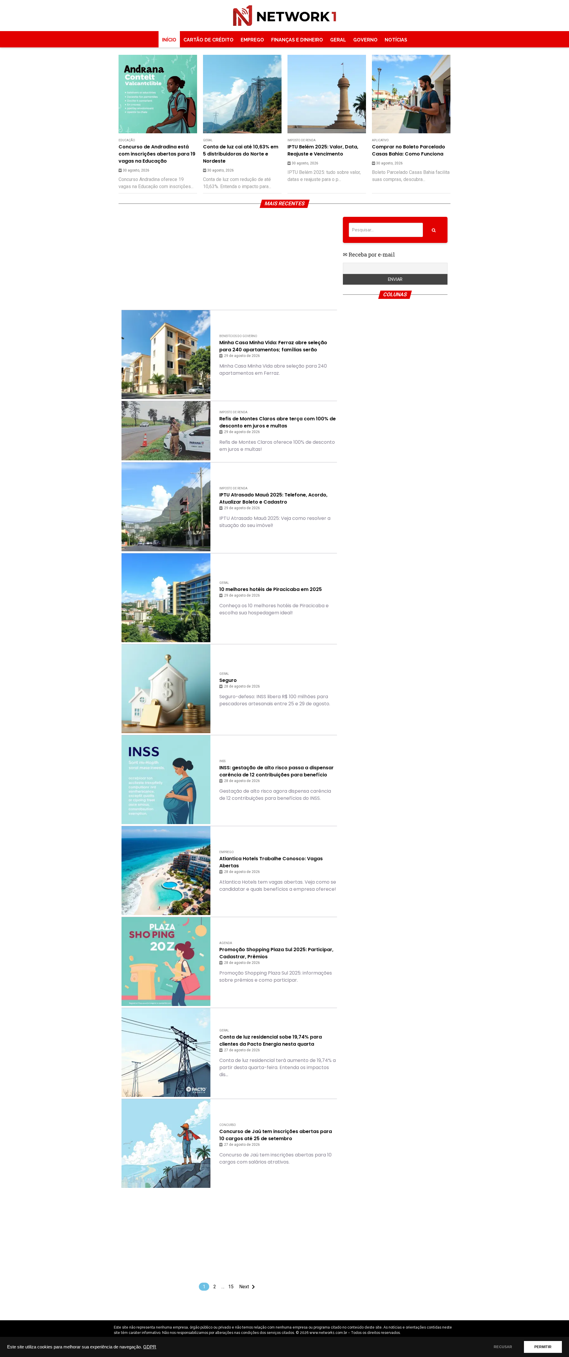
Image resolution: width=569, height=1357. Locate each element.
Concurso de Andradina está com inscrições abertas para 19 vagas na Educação (157, 153)
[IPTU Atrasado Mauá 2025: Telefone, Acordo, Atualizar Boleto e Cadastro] (166, 506)
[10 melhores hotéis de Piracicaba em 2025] (166, 597)
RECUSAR (503, 1347)
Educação (127, 140)
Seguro (228, 680)
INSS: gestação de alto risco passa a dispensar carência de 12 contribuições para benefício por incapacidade (276, 771)
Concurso (227, 1125)
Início (169, 40)
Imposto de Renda (301, 140)
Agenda (225, 943)
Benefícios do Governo (238, 336)
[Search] (434, 230)
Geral (338, 40)
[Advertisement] (229, 258)
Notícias (396, 40)
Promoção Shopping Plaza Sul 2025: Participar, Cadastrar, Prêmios (276, 953)
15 (231, 1286)
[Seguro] (166, 688)
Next (244, 1286)
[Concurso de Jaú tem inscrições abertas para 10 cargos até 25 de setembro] (166, 1143)
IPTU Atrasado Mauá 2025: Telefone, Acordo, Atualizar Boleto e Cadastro (273, 498)
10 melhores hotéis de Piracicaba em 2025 (270, 589)
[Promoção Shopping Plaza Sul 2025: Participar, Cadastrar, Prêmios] (166, 961)
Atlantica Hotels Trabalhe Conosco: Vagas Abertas (271, 862)
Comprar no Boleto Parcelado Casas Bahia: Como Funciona (408, 150)
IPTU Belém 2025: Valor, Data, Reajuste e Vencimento (322, 150)
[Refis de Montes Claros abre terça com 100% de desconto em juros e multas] (166, 430)
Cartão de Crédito (208, 40)
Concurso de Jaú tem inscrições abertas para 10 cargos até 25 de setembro (275, 1135)
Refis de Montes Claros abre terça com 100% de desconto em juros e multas (277, 422)
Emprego (252, 40)
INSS (222, 761)
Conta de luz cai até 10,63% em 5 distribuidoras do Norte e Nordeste (240, 153)
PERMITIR (543, 1347)
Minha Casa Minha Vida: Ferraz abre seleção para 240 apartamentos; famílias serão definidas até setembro (273, 346)
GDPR (149, 1347)
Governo (365, 40)
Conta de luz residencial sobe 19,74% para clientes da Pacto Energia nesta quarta (270, 1040)
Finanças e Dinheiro (297, 40)
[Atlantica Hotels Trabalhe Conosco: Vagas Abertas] (166, 870)
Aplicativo (380, 140)
